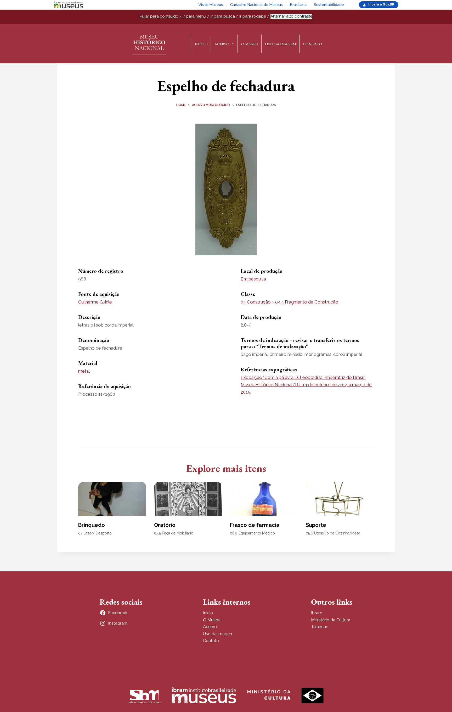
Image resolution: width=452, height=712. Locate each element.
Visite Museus (211, 5)
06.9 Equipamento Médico (252, 533)
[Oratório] (188, 499)
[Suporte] (340, 499)
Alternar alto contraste (291, 16)
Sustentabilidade (329, 5)
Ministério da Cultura (330, 619)
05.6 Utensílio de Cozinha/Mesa (333, 533)
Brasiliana (298, 5)
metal (84, 371)
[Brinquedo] (112, 499)
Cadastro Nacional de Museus (256, 5)
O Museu (249, 43)
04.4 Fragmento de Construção (306, 302)
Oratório (165, 525)
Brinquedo (91, 525)
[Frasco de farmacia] (264, 499)
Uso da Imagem (280, 43)
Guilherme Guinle (95, 302)
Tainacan (319, 626)
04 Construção (256, 302)
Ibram (316, 612)
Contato (312, 43)
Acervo (221, 43)
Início (201, 43)
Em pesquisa (253, 279)
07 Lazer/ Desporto (95, 533)
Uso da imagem (218, 633)
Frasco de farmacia (254, 525)
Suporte (316, 525)
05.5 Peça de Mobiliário (173, 533)
